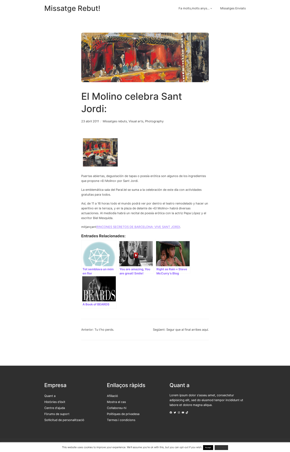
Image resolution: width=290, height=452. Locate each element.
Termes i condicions (121, 420)
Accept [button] (208, 447)
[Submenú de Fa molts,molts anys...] (211, 8)
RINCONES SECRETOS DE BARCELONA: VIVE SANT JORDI (138, 227)
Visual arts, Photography (146, 121)
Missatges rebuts (115, 121)
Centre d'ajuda (54, 408)
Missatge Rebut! (72, 8)
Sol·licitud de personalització (64, 420)
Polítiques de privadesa (123, 414)
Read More (221, 447)
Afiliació (112, 396)
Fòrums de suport (56, 414)
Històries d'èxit (54, 402)
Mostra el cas (116, 402)
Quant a (50, 396)
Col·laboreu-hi (116, 408)
